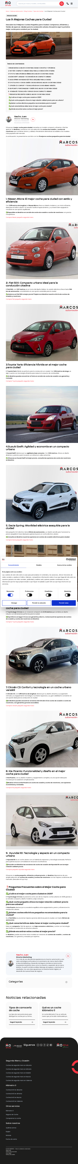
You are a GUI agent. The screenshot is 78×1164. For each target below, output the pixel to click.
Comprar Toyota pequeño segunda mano (20, 381)
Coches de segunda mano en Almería (18, 1069)
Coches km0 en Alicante (14, 1090)
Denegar (14, 603)
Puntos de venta (11, 1139)
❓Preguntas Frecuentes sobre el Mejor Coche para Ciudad (29, 94)
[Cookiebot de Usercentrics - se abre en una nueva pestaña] (67, 559)
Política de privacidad (11, 1151)
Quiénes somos (11, 1128)
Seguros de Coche (12, 1114)
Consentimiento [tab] (13, 565)
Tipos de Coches (38, 11)
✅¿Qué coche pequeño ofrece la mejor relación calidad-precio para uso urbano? (36, 100)
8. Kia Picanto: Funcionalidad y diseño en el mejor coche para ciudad (32, 88)
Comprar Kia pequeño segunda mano (18, 788)
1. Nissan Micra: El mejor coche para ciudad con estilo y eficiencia (31, 68)
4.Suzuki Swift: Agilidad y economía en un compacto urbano (29, 77)
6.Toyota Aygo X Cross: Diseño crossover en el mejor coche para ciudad (34, 83)
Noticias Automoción (17, 11)
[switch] (29, 595)
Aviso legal (8, 1153)
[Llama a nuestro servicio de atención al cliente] (68, 3)
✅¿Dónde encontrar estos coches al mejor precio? (26, 109)
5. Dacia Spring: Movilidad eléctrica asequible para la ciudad (29, 80)
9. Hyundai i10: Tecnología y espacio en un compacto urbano (30, 91)
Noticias (8, 1135)
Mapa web (8, 1150)
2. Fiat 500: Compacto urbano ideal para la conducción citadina (31, 71)
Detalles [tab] (39, 565)
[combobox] (40, 3)
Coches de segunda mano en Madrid (18, 1073)
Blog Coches (28, 11)
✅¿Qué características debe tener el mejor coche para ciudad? (30, 106)
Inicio (7, 11)
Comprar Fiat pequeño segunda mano (19, 299)
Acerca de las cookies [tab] (64, 565)
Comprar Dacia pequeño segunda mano (19, 540)
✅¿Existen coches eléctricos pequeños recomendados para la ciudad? (32, 103)
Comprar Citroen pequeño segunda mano (20, 706)
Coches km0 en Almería (14, 1094)
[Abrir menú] (71, 3)
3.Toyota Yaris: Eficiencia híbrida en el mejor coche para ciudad (31, 74)
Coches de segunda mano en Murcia (18, 1077)
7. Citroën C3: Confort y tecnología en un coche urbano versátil (31, 85)
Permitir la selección (39, 603)
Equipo (8, 1132)
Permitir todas (63, 603)
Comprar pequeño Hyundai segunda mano (20, 869)
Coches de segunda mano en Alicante (19, 1065)
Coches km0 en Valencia (14, 1101)
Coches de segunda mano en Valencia (19, 1080)
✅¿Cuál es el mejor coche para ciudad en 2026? (25, 97)
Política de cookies (10, 1154)
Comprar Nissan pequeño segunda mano (19, 217)
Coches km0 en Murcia (13, 1097)
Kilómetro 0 (10, 1111)
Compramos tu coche (13, 1118)
